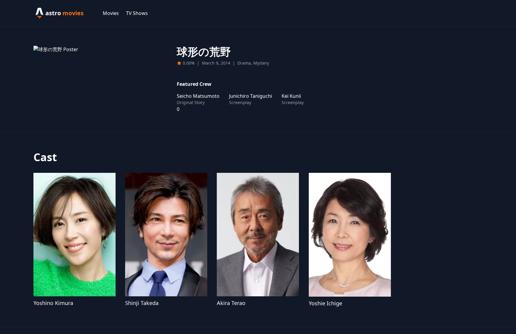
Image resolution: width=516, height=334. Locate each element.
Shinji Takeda (142, 302)
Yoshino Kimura (53, 302)
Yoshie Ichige (325, 303)
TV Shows (137, 13)
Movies (111, 13)
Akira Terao (231, 302)
